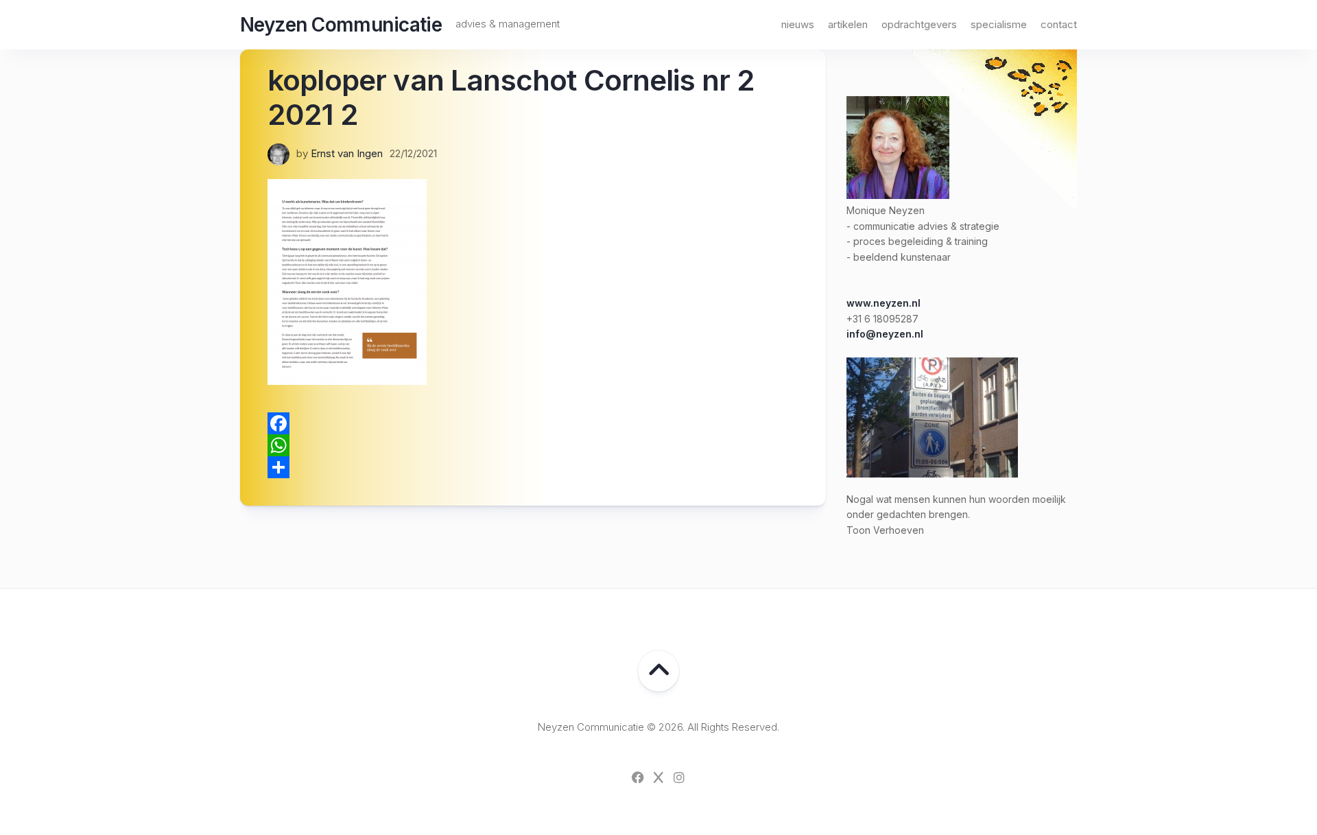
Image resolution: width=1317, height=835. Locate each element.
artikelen (848, 24)
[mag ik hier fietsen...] (932, 474)
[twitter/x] (658, 777)
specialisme (999, 24)
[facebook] (638, 777)
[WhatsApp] (533, 445)
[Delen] (533, 467)
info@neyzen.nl (884, 334)
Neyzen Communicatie (341, 24)
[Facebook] (533, 423)
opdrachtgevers (919, 24)
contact (1059, 24)
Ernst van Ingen (347, 153)
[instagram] (679, 777)
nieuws (797, 24)
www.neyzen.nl (883, 303)
